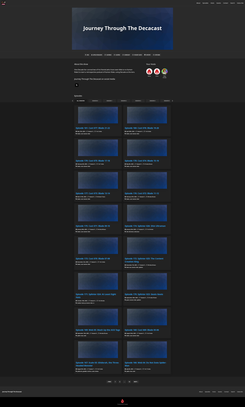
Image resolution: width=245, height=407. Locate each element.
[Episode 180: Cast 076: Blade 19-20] (147, 115)
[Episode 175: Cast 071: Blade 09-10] (98, 213)
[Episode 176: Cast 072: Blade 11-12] (147, 180)
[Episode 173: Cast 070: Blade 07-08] (98, 245)
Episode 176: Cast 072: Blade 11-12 (142, 193)
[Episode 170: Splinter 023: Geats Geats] (147, 281)
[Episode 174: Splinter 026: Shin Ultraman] (147, 213)
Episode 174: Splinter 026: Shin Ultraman (145, 225)
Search (232, 3)
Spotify (148, 55)
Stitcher (157, 55)
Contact (225, 3)
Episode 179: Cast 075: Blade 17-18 (93, 160)
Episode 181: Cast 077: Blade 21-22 (93, 128)
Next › (136, 382)
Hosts (212, 3)
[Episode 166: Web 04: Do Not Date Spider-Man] (147, 349)
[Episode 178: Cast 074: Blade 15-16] (147, 147)
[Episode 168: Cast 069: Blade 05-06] (147, 317)
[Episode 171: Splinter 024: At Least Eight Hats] (98, 281)
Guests (218, 3)
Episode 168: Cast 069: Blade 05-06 (142, 329)
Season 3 (138, 101)
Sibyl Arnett (164, 76)
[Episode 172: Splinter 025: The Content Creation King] (147, 245)
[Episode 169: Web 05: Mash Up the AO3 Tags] (98, 317)
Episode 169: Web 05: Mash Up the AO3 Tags (98, 329)
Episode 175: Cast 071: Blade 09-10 (93, 225)
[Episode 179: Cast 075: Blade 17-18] (98, 147)
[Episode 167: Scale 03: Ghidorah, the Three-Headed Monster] (98, 349)
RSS (88, 55)
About (198, 3)
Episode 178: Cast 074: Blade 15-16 (142, 160)
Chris (157, 76)
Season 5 (167, 101)
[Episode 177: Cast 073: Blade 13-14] (98, 180)
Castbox (109, 55)
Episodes (205, 3)
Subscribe (240, 3)
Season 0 (95, 101)
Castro (118, 55)
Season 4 (152, 101)
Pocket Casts (138, 55)
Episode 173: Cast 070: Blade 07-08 (93, 258)
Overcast (127, 55)
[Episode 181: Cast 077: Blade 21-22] (98, 115)
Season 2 (124, 101)
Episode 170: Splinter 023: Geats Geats (144, 294)
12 (129, 382)
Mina (149, 76)
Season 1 (109, 101)
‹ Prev (109, 382)
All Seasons (81, 101)
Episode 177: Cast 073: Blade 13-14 (93, 193)
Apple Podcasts (97, 55)
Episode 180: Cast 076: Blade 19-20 (142, 128)
